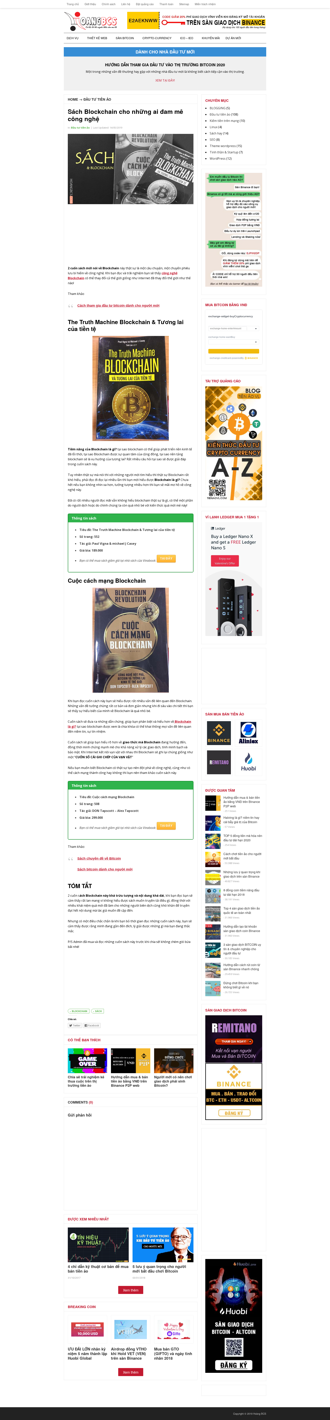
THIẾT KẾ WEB (97, 38)
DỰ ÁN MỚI (233, 38)
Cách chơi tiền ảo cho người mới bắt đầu (242, 856)
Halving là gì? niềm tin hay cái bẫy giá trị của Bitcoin (241, 819)
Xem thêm (130, 1289)
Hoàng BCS (259, 1413)
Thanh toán (166, 4)
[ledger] (233, 635)
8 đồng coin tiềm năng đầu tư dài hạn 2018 (241, 892)
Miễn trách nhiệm (205, 4)
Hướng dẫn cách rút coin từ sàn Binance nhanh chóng (241, 967)
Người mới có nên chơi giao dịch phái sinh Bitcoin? (173, 1081)
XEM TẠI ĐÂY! (165, 80)
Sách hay (216, 133)
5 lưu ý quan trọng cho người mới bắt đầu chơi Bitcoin (159, 1269)
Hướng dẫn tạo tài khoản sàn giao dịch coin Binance (241, 928)
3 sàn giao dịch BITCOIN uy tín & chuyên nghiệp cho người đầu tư (242, 948)
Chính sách (109, 4)
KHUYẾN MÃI (211, 38)
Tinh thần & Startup (224, 152)
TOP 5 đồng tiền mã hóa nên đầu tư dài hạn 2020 (242, 837)
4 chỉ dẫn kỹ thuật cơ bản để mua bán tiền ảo (98, 1269)
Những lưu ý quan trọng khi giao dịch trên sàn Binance (241, 874)
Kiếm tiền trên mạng (224, 121)
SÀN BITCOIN (125, 38)
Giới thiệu (90, 4)
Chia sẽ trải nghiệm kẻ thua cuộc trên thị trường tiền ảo (86, 1081)
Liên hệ (125, 4)
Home (73, 99)
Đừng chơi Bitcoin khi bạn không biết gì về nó (240, 985)
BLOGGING (218, 108)
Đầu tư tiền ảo (97, 99)
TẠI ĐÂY (166, 558)
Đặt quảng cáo (145, 4)
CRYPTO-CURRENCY (156, 38)
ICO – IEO (186, 38)
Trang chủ (72, 4)
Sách (98, 1011)
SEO (212, 140)
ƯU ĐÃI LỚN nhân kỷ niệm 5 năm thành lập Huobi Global (87, 1353)
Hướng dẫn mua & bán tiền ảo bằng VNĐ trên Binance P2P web (129, 1081)
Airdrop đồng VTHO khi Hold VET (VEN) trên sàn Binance (129, 1353)
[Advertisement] (130, 235)
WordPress (218, 158)
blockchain (79, 1011)
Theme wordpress (223, 146)
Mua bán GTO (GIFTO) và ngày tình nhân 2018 (173, 1353)
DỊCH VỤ (72, 38)
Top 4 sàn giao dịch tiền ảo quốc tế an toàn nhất (241, 910)
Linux (214, 127)
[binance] (233, 285)
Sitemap (184, 4)
